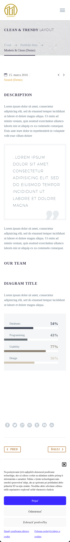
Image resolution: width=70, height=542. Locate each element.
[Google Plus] (22, 425)
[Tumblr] (37, 425)
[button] (64, 464)
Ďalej (55, 449)
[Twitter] (14, 425)
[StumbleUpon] (51, 425)
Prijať (35, 500)
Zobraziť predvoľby (35, 522)
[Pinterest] (29, 425)
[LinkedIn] (44, 425)
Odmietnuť (35, 511)
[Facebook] (7, 425)
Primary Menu (62, 10)
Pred (14, 449)
